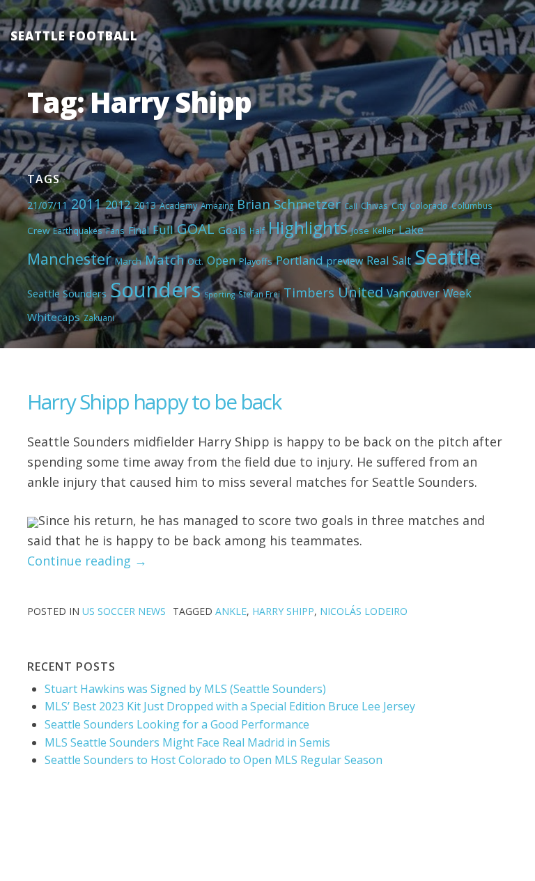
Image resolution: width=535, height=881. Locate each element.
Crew (38, 230)
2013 (145, 205)
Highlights (308, 227)
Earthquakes (77, 230)
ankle (231, 611)
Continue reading (87, 560)
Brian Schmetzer (289, 203)
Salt (401, 260)
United (360, 292)
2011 (86, 203)
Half (257, 230)
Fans (115, 230)
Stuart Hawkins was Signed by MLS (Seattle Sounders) (185, 688)
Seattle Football (74, 36)
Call (350, 206)
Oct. (195, 261)
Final (138, 230)
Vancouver (413, 293)
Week (457, 293)
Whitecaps (53, 317)
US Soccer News (124, 611)
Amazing (217, 205)
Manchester (69, 259)
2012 (117, 204)
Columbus (472, 205)
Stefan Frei (259, 293)
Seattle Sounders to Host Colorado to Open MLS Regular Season (213, 759)
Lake (411, 229)
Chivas (374, 205)
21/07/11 (47, 205)
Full (163, 229)
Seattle (447, 257)
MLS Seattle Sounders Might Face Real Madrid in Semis (187, 742)
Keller (384, 230)
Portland (299, 260)
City (398, 205)
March (128, 261)
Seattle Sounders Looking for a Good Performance (177, 724)
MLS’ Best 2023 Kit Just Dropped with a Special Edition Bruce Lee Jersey (230, 706)
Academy (178, 205)
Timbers (309, 292)
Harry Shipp (283, 611)
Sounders (155, 290)
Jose (360, 230)
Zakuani (99, 317)
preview (345, 260)
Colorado (429, 205)
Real (377, 260)
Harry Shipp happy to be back (154, 401)
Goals (232, 230)
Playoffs (255, 261)
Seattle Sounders (67, 293)
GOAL (196, 228)
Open (221, 260)
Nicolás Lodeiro (364, 611)
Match (164, 259)
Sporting (219, 294)
